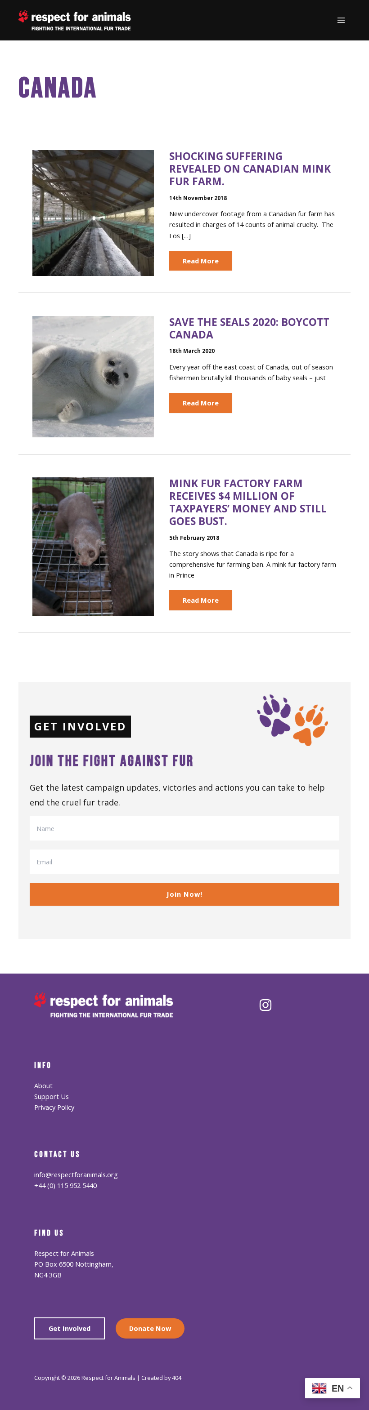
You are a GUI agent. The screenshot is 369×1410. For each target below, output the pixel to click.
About (43, 1085)
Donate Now (150, 1328)
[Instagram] (265, 1005)
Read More (200, 263)
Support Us (51, 1096)
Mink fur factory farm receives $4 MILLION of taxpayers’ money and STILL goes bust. (248, 502)
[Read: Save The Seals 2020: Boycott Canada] (93, 375)
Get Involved (69, 1328)
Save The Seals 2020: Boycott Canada (249, 328)
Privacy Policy (54, 1107)
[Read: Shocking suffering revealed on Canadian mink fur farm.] (93, 212)
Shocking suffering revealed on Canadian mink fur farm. (250, 168)
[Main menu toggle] (341, 20)
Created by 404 (161, 1378)
